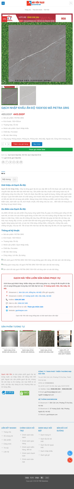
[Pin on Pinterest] (17, 162)
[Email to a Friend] (14, 162)
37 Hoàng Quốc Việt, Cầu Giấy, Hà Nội (37, 296)
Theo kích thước (37, 9)
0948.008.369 (67, 389)
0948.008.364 (55, 389)
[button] (3, 3)
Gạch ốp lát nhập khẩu (14, 155)
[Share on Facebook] (6, 162)
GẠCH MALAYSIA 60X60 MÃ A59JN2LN (9, 351)
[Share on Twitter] (10, 162)
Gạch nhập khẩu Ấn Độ (34, 155)
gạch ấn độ (7, 158)
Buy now (37, 144)
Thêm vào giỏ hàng (20, 144)
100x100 (46, 9)
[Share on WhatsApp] (3, 162)
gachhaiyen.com (21, 310)
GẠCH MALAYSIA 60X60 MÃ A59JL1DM (46, 351)
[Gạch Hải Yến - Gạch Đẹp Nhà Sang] (37, 3)
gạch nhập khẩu (16, 158)
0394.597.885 (20, 299)
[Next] (69, 49)
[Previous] (5, 49)
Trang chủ (28, 9)
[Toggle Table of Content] (14, 179)
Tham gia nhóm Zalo (37, 149)
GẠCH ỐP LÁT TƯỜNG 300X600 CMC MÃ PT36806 (64, 352)
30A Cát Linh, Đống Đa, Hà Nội (30, 292)
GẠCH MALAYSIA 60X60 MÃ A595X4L (28, 351)
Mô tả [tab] (3, 173)
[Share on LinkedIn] (21, 162)
